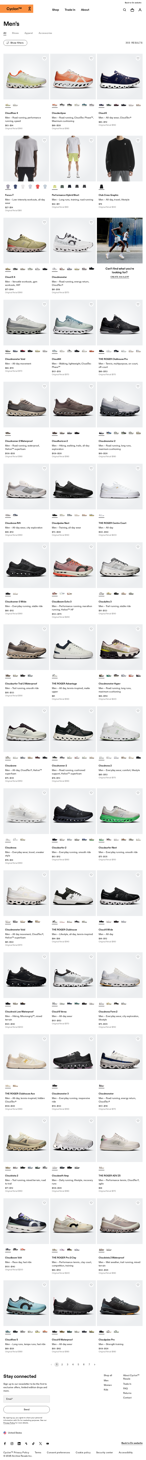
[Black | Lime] (69, 1249)
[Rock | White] (101, 593)
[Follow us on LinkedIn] (19, 1443)
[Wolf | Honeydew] (101, 839)
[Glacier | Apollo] (77, 1167)
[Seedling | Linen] (37, 351)
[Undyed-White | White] (8, 839)
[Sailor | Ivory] (84, 839)
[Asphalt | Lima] (124, 433)
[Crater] (30, 187)
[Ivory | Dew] (8, 1085)
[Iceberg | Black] (116, 1331)
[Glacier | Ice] (62, 351)
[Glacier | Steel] (30, 1167)
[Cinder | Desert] (8, 675)
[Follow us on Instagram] (12, 1443)
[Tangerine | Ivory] (124, 839)
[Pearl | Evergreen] (124, 757)
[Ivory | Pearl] (62, 269)
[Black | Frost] (62, 105)
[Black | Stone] (55, 515)
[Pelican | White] (109, 593)
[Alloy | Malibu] (69, 515)
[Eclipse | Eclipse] (8, 433)
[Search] (124, 9)
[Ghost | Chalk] (15, 675)
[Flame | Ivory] (55, 105)
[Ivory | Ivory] (62, 839)
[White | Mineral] (15, 839)
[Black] (84, 187)
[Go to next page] (94, 1364)
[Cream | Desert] (8, 1167)
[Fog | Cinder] (101, 1249)
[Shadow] (77, 187)
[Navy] (69, 187)
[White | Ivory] (69, 921)
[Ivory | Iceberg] (77, 839)
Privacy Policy (9, 1423)
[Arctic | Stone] (8, 1331)
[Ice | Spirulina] (62, 1003)
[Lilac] (8, 187)
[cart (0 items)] (132, 10)
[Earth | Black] (23, 1003)
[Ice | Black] (8, 757)
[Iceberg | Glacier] (131, 593)
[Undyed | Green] (84, 757)
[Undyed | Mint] (109, 675)
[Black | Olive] (101, 187)
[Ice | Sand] (109, 757)
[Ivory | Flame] (131, 351)
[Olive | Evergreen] (109, 105)
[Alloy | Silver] (69, 269)
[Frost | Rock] (101, 433)
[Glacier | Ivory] (124, 675)
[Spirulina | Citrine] (77, 1003)
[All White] (55, 269)
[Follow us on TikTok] (33, 1443)
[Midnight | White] (101, 105)
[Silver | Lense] (37, 921)
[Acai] (15, 187)
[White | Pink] (62, 1249)
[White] (23, 187)
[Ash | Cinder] (55, 433)
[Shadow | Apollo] (15, 269)
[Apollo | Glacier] (30, 675)
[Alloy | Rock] (69, 433)
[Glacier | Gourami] (69, 839)
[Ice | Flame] (84, 515)
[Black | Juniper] (8, 1249)
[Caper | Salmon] (8, 269)
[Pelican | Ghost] (62, 515)
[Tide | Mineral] (55, 351)
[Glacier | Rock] (15, 1167)
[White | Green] (69, 757)
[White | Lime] (37, 1331)
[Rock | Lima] (69, 105)
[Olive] (62, 187)
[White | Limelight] (131, 757)
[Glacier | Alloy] (15, 351)
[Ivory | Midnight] (101, 1085)
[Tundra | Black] (23, 351)
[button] (133, 3)
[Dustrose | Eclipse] (55, 593)
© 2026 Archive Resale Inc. (17, 1456)
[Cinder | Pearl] (124, 593)
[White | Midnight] (55, 675)
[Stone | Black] (62, 1167)
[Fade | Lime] (101, 675)
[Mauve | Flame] (131, 675)
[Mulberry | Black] (37, 757)
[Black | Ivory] (69, 351)
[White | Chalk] (84, 921)
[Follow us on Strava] (26, 1443)
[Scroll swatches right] (92, 104)
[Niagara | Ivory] (84, 105)
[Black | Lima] (116, 675)
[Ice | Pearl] (109, 1249)
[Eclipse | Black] (77, 351)
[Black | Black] (30, 351)
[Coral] (37, 187)
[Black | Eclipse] (124, 105)
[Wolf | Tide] (124, 1003)
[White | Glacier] (15, 593)
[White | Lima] (124, 351)
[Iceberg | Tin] (8, 351)
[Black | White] (116, 351)
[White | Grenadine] (62, 921)
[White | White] (131, 105)
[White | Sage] (101, 757)
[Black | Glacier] (101, 351)
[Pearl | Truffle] (30, 757)
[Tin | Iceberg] (30, 269)
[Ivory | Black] (37, 269)
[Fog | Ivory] (131, 839)
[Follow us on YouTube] (47, 1443)
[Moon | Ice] (23, 839)
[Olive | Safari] (62, 1331)
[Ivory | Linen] (30, 1331)
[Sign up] (140, 9)
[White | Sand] (15, 105)
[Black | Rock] (101, 1331)
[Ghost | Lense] (109, 1003)
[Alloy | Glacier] (8, 515)
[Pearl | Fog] (62, 433)
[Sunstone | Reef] (23, 1249)
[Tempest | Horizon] (109, 433)
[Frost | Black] (84, 269)
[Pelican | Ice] (23, 269)
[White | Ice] (109, 351)
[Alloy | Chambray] (62, 757)
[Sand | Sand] (15, 1085)
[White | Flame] (69, 593)
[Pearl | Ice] (84, 351)
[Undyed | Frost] (116, 433)
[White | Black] (62, 593)
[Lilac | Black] (37, 1167)
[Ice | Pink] (55, 1249)
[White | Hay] (8, 105)
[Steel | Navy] (15, 515)
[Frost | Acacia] (77, 269)
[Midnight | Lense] (69, 1003)
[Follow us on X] (40, 1443)
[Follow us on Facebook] (4, 1443)
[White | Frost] (131, 433)
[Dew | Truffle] (23, 921)
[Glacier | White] (124, 921)
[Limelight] (55, 187)
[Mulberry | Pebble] (116, 105)
